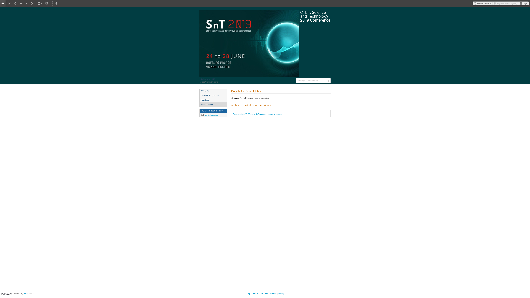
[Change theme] (48, 3)
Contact (255, 294)
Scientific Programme (209, 95)
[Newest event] (32, 3)
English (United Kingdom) (507, 3)
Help (248, 294)
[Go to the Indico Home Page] (3, 3)
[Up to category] (21, 3)
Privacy (281, 294)
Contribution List (207, 104)
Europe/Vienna (483, 3)
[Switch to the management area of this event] (56, 3)
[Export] (40, 3)
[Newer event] (26, 3)
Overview (205, 91)
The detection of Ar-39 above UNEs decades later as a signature (257, 114)
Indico (25, 294)
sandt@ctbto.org (211, 115)
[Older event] (15, 3)
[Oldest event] (10, 3)
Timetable (205, 100)
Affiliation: (235, 98)
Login (525, 3)
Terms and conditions (268, 294)
